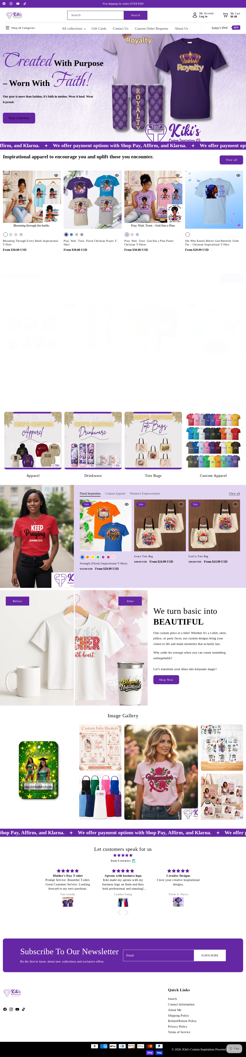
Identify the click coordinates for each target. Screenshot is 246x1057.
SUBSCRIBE (210, 955)
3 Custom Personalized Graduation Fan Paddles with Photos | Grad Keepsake (152, 365)
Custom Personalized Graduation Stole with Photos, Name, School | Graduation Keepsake (91, 365)
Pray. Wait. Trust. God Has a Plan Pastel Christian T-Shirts (148, 242)
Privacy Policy (177, 1026)
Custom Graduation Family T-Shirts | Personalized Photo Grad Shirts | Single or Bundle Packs (28, 374)
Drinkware (93, 475)
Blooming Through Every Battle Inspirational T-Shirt (30, 242)
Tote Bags (153, 475)
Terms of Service (179, 1032)
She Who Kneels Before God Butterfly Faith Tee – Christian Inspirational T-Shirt (212, 242)
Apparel (33, 475)
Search (135, 15)
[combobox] (95, 15)
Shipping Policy (178, 1015)
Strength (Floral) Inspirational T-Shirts (103, 563)
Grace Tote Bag (143, 556)
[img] (123, 855)
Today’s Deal (225, 28)
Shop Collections (19, 118)
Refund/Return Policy (182, 1021)
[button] (225, 15)
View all (231, 159)
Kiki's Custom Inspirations (198, 1049)
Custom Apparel (213, 475)
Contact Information (181, 1004)
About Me (174, 1010)
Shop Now (166, 679)
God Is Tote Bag (198, 556)
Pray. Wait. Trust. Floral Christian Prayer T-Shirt (91, 242)
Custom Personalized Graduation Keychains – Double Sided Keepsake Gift (212, 365)
